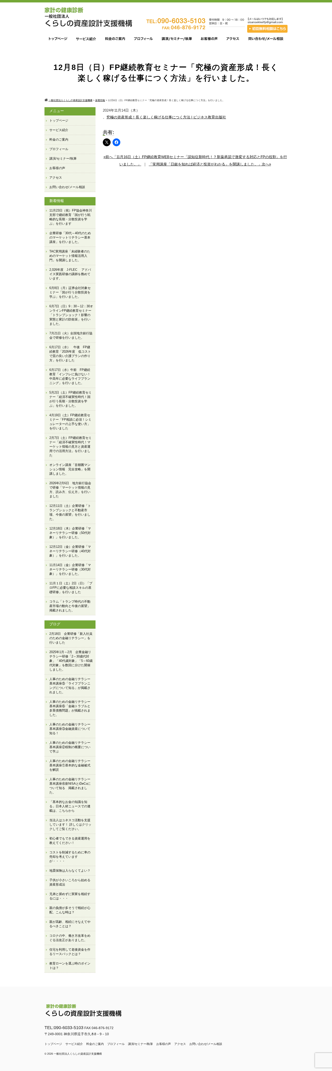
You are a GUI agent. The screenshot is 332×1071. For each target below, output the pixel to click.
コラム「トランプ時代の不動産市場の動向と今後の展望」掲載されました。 (69, 606)
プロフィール (58, 149)
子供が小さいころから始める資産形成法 (69, 882)
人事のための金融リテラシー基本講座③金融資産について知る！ (69, 729)
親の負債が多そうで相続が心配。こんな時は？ (69, 910)
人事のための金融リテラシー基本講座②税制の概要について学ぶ (69, 747)
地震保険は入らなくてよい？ (69, 870)
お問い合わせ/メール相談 (67, 187)
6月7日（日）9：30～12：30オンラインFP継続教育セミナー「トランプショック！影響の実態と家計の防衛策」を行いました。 (71, 315)
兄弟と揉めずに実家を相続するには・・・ (69, 896)
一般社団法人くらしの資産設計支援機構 (78, 1053)
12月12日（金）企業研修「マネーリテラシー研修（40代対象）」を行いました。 (70, 551)
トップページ (58, 120)
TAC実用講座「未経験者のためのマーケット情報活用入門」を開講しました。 (69, 256)
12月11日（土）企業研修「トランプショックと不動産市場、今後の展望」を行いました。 (70, 512)
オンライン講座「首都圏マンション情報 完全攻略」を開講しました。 (69, 469)
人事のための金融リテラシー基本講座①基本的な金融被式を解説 (69, 765)
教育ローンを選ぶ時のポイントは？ (69, 966)
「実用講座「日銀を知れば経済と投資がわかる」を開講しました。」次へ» (210, 164)
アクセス (55, 177)
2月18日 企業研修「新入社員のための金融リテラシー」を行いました (70, 638)
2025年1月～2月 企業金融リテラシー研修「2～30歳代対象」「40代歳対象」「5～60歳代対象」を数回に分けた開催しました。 (71, 660)
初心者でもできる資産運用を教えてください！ (69, 841)
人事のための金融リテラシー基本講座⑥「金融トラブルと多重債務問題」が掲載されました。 (69, 708)
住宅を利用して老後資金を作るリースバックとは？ (69, 952)
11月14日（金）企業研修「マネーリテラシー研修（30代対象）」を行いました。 (70, 569)
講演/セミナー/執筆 (63, 158)
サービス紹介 (58, 130)
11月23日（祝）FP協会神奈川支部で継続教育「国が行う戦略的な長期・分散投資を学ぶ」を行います (70, 217)
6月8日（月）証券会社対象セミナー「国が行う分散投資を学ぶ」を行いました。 (70, 292)
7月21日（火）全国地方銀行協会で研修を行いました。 (70, 335)
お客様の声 (57, 168)
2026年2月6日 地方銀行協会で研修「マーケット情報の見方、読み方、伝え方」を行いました (70, 489)
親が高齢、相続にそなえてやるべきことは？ (69, 924)
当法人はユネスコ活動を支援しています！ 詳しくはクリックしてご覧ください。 (70, 824)
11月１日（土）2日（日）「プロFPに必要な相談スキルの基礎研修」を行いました (70, 587)
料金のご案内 (58, 139)
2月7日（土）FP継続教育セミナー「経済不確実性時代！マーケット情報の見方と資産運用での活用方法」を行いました (70, 446)
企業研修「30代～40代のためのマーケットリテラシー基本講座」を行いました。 (70, 237)
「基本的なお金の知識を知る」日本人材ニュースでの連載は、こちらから (69, 806)
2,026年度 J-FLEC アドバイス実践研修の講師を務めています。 (70, 274)
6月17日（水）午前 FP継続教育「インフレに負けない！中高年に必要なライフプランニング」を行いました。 (69, 376)
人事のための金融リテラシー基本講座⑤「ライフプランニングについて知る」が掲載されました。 (69, 685)
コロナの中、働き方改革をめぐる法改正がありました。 (69, 938)
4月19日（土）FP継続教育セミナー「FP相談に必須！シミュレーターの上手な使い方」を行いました (70, 421)
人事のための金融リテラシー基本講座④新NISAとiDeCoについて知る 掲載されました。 (70, 785)
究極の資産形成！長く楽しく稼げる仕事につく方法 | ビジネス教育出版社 (166, 117)
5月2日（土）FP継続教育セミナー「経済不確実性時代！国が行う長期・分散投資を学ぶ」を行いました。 (70, 399)
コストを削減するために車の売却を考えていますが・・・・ (69, 856)
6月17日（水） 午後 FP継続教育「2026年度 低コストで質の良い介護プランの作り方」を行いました (70, 353)
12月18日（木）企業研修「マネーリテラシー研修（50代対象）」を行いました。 (70, 533)
